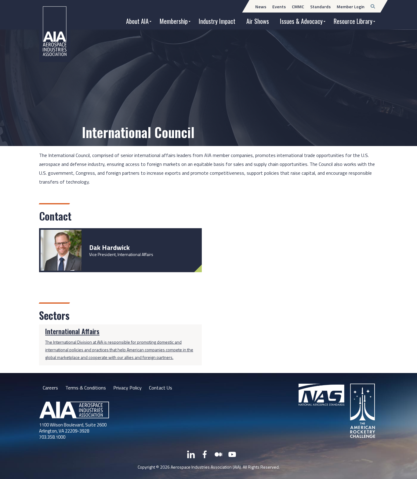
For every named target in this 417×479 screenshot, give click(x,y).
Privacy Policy (127, 387)
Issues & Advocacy (301, 21)
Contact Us (160, 387)
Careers (50, 387)
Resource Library (353, 21)
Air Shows (257, 21)
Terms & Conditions (85, 387)
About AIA (137, 21)
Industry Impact (217, 21)
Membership (174, 21)
